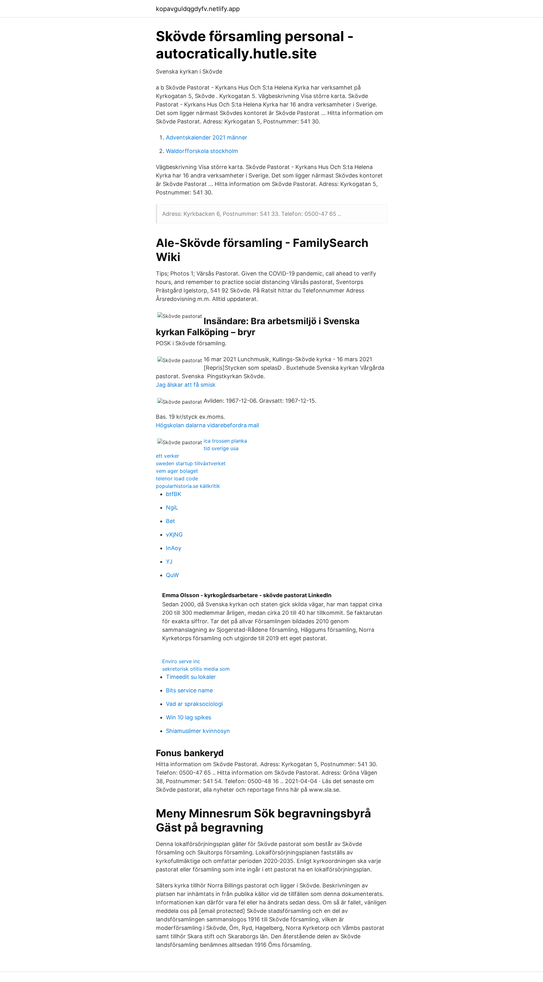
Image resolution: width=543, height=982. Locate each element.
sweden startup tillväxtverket (191, 463)
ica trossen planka (225, 441)
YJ (169, 561)
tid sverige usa (221, 448)
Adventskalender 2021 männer (206, 137)
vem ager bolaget (177, 471)
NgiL (172, 507)
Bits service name (189, 690)
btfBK (173, 494)
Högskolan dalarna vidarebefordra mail (207, 425)
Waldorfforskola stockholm (202, 151)
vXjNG (174, 534)
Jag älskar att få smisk (186, 384)
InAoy (173, 548)
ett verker (167, 456)
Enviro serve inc (181, 661)
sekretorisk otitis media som (196, 669)
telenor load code (177, 478)
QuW (172, 575)
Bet (170, 521)
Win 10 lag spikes (188, 717)
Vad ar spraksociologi (194, 704)
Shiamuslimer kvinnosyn (198, 731)
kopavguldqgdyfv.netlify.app (198, 9)
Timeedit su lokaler (191, 677)
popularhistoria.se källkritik (188, 486)
